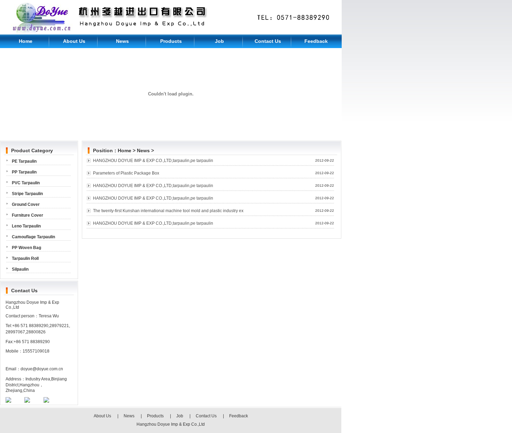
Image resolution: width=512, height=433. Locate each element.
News (122, 41)
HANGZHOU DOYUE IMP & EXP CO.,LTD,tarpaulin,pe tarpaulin (153, 160)
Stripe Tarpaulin (27, 193)
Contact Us (268, 41)
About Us (74, 41)
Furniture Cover (27, 215)
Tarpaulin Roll (25, 258)
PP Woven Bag (26, 247)
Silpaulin (20, 269)
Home (25, 41)
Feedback (316, 41)
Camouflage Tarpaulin (33, 236)
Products (171, 41)
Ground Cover (26, 204)
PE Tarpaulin (24, 161)
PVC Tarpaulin (26, 182)
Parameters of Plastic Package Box (126, 173)
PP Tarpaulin (24, 172)
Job (219, 41)
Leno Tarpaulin (26, 226)
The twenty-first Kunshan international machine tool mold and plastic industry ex (168, 210)
